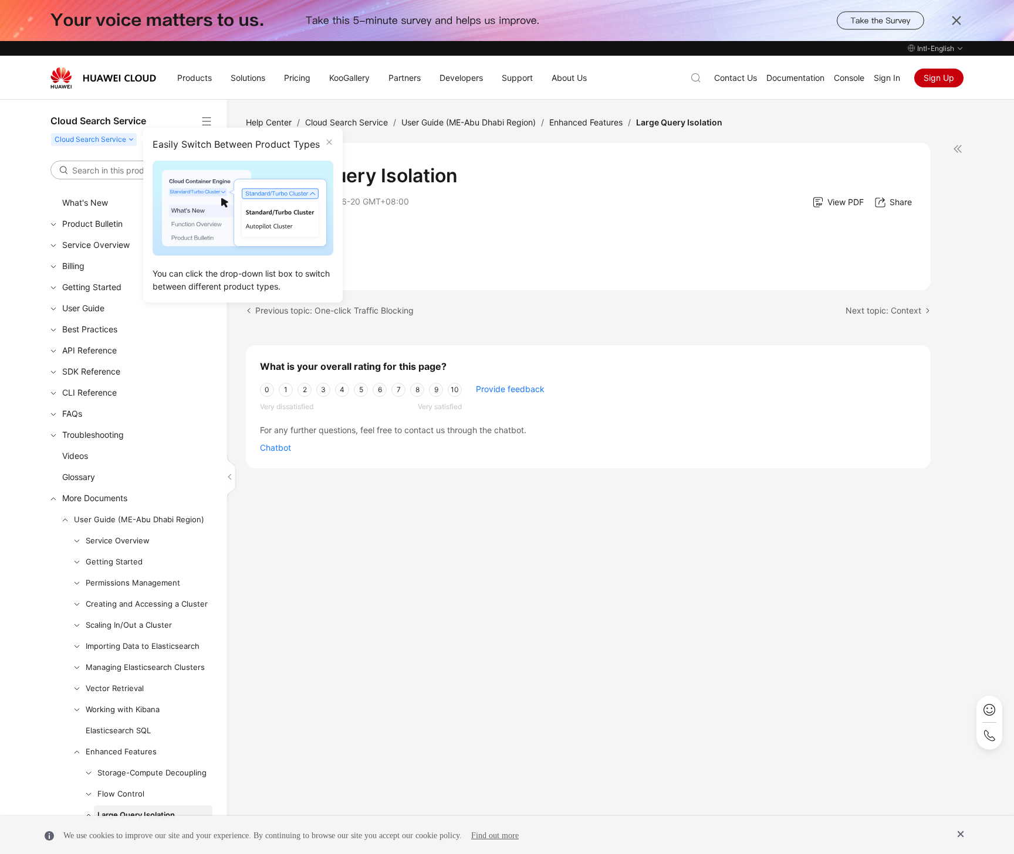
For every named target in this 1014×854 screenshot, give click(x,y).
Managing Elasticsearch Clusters (145, 667)
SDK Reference (91, 371)
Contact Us (735, 78)
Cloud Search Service (346, 122)
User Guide (83, 308)
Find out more (495, 835)
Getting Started (91, 287)
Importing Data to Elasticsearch (143, 646)
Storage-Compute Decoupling (152, 772)
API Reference (89, 350)
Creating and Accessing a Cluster (147, 603)
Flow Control (120, 793)
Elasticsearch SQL (118, 730)
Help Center (269, 122)
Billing (73, 266)
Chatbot (275, 447)
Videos (75, 456)
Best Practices (89, 329)
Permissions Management (133, 582)
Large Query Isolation (136, 814)
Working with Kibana (123, 709)
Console (849, 78)
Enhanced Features (121, 751)
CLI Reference (89, 392)
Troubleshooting (93, 435)
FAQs (72, 414)
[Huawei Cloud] (103, 78)
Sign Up (939, 78)
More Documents (94, 498)
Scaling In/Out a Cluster (129, 625)
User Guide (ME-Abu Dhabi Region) (139, 519)
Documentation (795, 78)
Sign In (887, 78)
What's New (85, 202)
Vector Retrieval (115, 688)
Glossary (78, 477)
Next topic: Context (883, 310)
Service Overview (96, 245)
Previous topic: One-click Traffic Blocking (334, 310)
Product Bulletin (92, 224)
